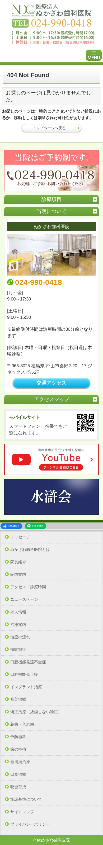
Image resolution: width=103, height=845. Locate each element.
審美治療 (18, 699)
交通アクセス (51, 383)
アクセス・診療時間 (28, 587)
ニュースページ (24, 599)
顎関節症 (18, 649)
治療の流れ (20, 637)
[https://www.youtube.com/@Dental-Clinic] (51, 460)
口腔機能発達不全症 (28, 662)
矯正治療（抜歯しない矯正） (36, 712)
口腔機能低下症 (24, 674)
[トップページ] (51, 24)
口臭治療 (18, 774)
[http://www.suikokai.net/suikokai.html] (51, 497)
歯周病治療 (20, 762)
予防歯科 (18, 737)
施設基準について (26, 799)
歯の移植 (18, 749)
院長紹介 (18, 562)
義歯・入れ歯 (22, 724)
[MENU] (94, 55)
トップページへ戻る (49, 128)
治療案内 (18, 624)
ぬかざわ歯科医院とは (30, 549)
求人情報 (18, 612)
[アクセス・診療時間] (51, 255)
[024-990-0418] (51, 170)
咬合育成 (18, 787)
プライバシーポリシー (30, 824)
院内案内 (18, 574)
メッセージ (20, 537)
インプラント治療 (26, 687)
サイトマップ (22, 812)
